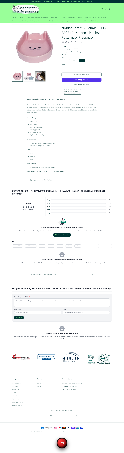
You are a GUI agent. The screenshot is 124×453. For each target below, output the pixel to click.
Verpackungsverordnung (69, 386)
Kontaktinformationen (80, 431)
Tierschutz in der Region (69, 389)
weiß (65, 61)
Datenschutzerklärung (58, 431)
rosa (82, 61)
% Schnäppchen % (17, 402)
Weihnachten (16, 399)
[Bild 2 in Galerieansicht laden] (29, 76)
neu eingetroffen (17, 383)
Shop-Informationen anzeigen (72, 94)
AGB (66, 431)
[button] (14, 17)
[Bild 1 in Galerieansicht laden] (17, 76)
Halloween (15, 396)
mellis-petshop (38, 431)
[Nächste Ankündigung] (111, 1)
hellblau (74, 61)
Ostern (14, 392)
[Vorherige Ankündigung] (13, 1)
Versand (73, 49)
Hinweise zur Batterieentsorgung (72, 383)
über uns (39, 383)
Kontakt (39, 386)
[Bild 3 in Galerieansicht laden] (40, 76)
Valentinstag (15, 389)
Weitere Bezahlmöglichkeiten (81, 84)
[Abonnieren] (76, 416)
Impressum (90, 431)
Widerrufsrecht (47, 431)
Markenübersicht (17, 405)
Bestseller (15, 386)
